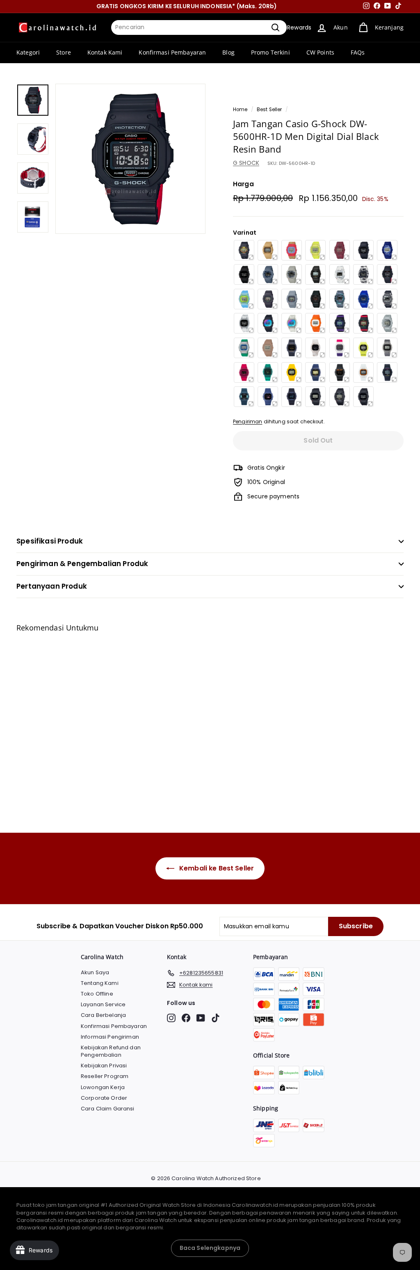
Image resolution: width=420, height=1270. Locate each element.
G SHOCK (246, 163)
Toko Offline (97, 994)
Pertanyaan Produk (51, 586)
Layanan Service (103, 1004)
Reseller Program (104, 1076)
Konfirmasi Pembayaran (172, 52)
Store (63, 52)
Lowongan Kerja (103, 1087)
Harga (243, 184)
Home (240, 109)
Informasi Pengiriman (110, 1037)
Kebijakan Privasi (104, 1065)
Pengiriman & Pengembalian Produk (82, 564)
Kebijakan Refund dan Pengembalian (111, 1051)
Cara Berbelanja (103, 1015)
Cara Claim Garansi (108, 1108)
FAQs (358, 52)
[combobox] (199, 27)
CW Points (320, 52)
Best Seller (269, 109)
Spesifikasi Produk (49, 541)
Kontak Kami (105, 52)
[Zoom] (130, 158)
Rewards (299, 27)
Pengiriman (247, 421)
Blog (228, 52)
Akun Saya (95, 972)
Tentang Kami (100, 983)
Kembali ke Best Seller (216, 868)
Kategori (28, 52)
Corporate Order (104, 1098)
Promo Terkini (270, 52)
